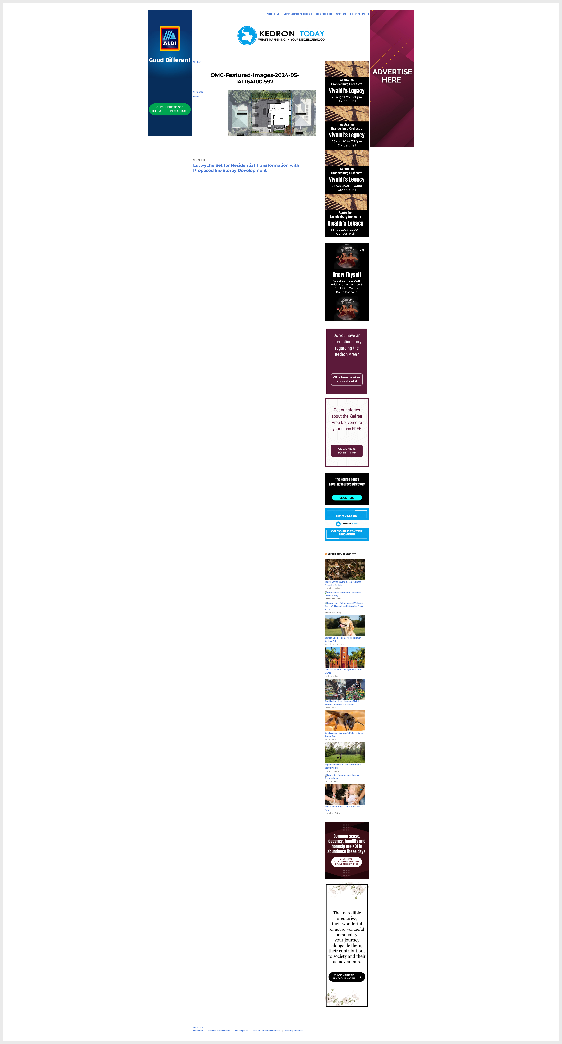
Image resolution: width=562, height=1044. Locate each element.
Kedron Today (198, 1027)
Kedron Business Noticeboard (297, 14)
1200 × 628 (197, 96)
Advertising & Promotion (294, 1030)
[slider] (349, 318)
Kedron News (273, 14)
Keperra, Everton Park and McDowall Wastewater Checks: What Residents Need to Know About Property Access (344, 606)
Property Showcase (359, 14)
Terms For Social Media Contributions (266, 1030)
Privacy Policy (198, 1030)
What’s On (341, 14)
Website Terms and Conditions (219, 1030)
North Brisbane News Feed (342, 554)
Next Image (197, 61)
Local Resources (324, 14)
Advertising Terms (241, 1030)
